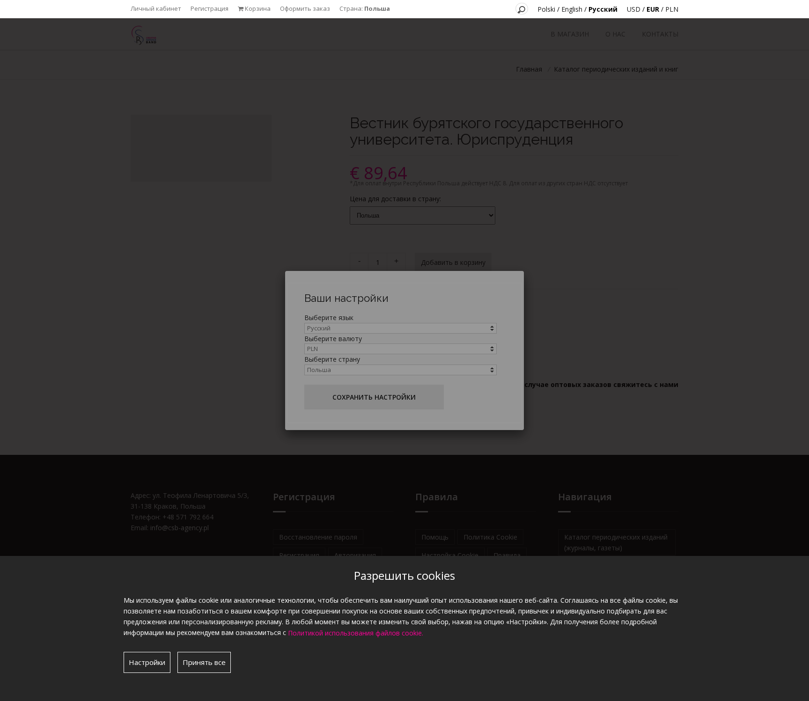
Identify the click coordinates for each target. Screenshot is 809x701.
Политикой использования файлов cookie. (355, 632)
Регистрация (209, 8)
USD (633, 9)
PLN (671, 9)
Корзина (257, 8)
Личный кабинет (156, 8)
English (571, 9)
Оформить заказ (305, 8)
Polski (546, 9)
